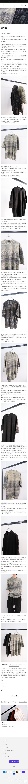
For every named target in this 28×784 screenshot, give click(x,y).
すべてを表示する (23, 701)
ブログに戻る (15, 696)
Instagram (3, 685)
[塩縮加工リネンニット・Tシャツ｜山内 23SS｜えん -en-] (14, 662)
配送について (5, 744)
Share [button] (3, 690)
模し (3, 722)
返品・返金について (7, 747)
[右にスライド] (16, 731)
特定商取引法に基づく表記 (8, 750)
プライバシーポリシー (7, 756)
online (2, 683)
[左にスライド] (11, 731)
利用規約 (4, 753)
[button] (2, 5)
